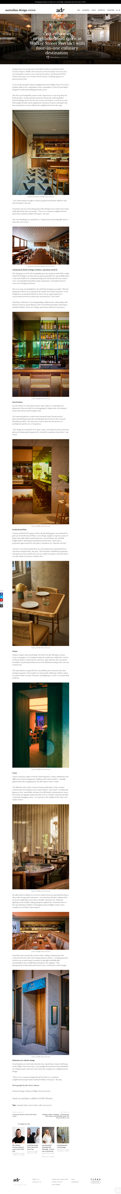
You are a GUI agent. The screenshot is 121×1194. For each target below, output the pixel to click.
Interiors (60, 29)
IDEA (72, 1179)
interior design (33, 1105)
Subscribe (110, 10)
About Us (36, 1179)
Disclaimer (56, 1184)
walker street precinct (45, 1105)
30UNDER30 (75, 1181)
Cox (13, 85)
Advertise (101, 10)
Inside (94, 10)
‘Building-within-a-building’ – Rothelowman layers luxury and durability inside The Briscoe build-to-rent (55, 1116)
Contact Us (37, 1181)
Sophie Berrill (32, 1151)
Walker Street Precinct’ (59, 85)
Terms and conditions (60, 1179)
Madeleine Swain (18, 1153)
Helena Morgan (55, 57)
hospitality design (22, 1105)
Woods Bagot (63, 87)
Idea (78, 10)
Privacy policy (57, 1181)
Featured (54, 29)
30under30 (85, 10)
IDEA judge (17, 103)
